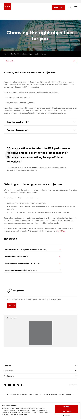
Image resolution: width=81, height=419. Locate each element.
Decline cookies (66, 411)
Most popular (9, 376)
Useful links (8, 371)
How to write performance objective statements (23, 263)
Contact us (70, 394)
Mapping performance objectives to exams (21, 270)
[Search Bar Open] (69, 7)
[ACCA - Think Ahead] (7, 9)
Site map (62, 394)
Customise (66, 416)
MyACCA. (61, 231)
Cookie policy (23, 414)
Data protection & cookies (38, 394)
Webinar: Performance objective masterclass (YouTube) (26, 250)
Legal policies (22, 394)
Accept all (66, 406)
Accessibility (11, 394)
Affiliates (13, 54)
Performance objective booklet (16, 256)
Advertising (53, 394)
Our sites (7, 366)
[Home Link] (73, 385)
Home (6, 54)
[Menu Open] (75, 7)
